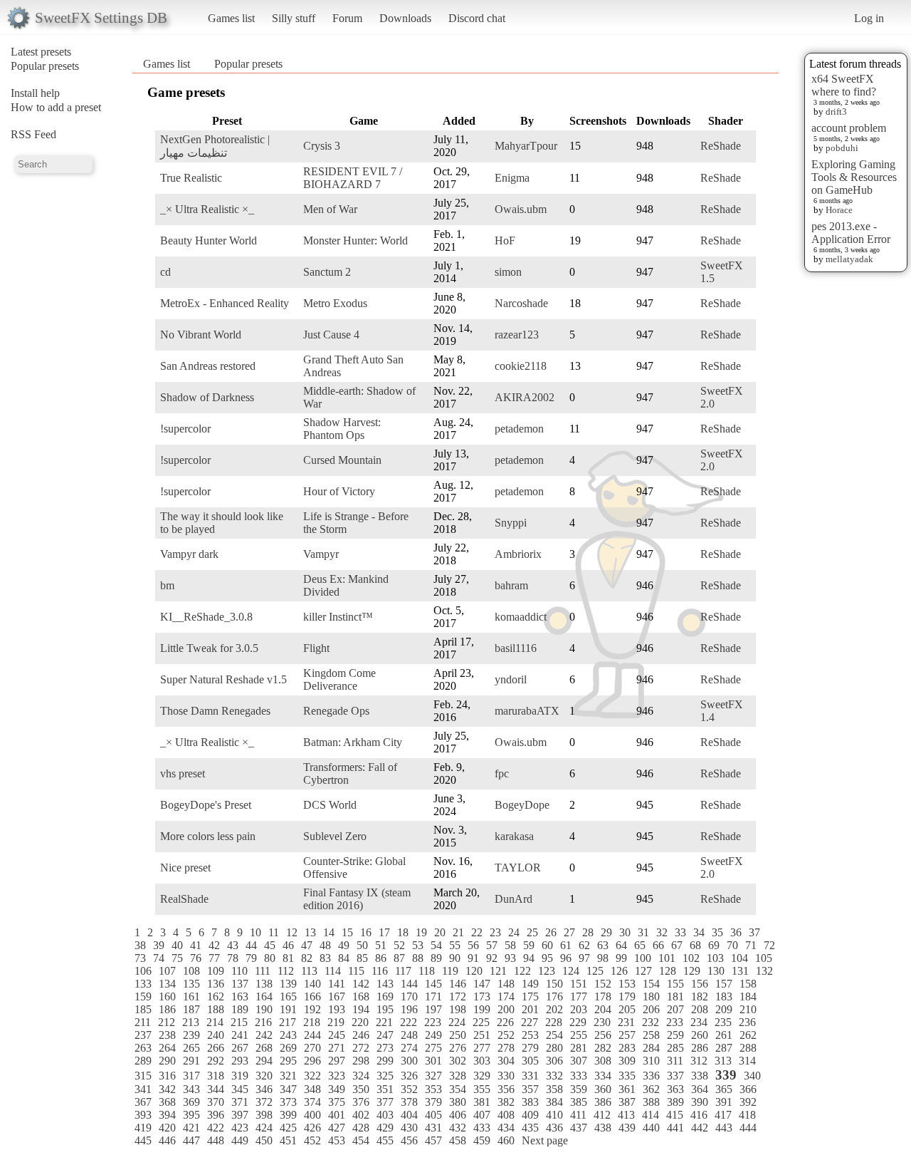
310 (651, 1061)
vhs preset (182, 773)
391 (723, 1102)
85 (362, 958)
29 (606, 932)
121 (498, 971)
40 (177, 945)
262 (748, 1035)
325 (385, 1076)
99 (621, 958)
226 (505, 1022)
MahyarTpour (526, 146)
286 (699, 1048)
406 (457, 1115)
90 (454, 958)
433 (481, 1128)
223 (432, 1022)
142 (360, 984)
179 (627, 996)
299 (385, 1061)
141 (336, 984)
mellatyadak (849, 259)
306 (554, 1061)
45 (269, 945)
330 (506, 1076)
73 (140, 958)
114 (333, 971)
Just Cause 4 (331, 334)
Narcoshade (521, 303)
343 (191, 1089)
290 (167, 1061)
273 (385, 1048)
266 (215, 1048)
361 (627, 1089)
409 (530, 1115)
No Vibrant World (200, 334)
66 (658, 945)
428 (360, 1128)
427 (336, 1128)
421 (191, 1128)
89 (436, 958)
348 (312, 1089)
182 (699, 996)
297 (336, 1061)
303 (481, 1061)
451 (288, 1140)
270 (312, 1048)
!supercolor (185, 429)
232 (650, 1022)
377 (385, 1102)
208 (699, 1009)
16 (366, 932)
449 (239, 1140)
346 (264, 1089)
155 (675, 984)
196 (409, 1009)
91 (473, 958)
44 (251, 945)
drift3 (836, 111)
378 (409, 1102)
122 (522, 971)
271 (336, 1048)
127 (643, 971)
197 (433, 1009)
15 (347, 932)
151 (578, 984)
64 (621, 945)
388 (651, 1102)
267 (239, 1048)
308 (602, 1061)
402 (360, 1115)
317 (191, 1076)
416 (698, 1115)
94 (529, 958)
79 (251, 958)
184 (748, 996)
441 (675, 1128)
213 (190, 1022)
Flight (316, 648)
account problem (848, 128)
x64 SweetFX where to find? (843, 85)
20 (440, 932)
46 (288, 945)
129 (691, 971)
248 (409, 1035)
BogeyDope (522, 805)
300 (409, 1061)
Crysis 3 (321, 146)
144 (409, 984)
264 (167, 1048)
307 (578, 1061)
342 (167, 1089)
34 (699, 932)
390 (699, 1102)
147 (481, 984)
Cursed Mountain (342, 460)
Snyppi (511, 523)
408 (506, 1115)
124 (570, 971)
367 (143, 1102)
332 (554, 1076)
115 (356, 971)
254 (554, 1035)
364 (699, 1089)
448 (215, 1140)
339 (726, 1074)
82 (306, 958)
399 (288, 1115)
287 (723, 1048)
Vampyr (321, 554)
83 (325, 958)
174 (506, 996)
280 (554, 1048)
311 (675, 1061)
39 (158, 945)
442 (699, 1128)
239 (191, 1035)
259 (675, 1035)
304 (506, 1061)
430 (409, 1128)
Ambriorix (518, 554)
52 (399, 945)
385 (578, 1102)
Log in (869, 18)
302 (457, 1061)
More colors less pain (208, 836)
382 (506, 1102)
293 (239, 1061)
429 (385, 1128)
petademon (519, 429)
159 (143, 996)
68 (695, 945)
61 (566, 945)
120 (474, 971)
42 (214, 945)
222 (408, 1022)
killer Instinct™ (338, 617)
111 (262, 971)
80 (269, 958)
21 (458, 932)
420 (167, 1128)
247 (385, 1035)
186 (167, 1009)
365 (723, 1089)
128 (667, 971)
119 (450, 971)
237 (143, 1035)
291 (191, 1061)
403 (385, 1115)
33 (680, 932)
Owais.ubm (521, 209)
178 (602, 996)
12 (291, 932)
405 (433, 1115)
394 (167, 1115)
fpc (502, 773)
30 (625, 932)
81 (288, 958)
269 (288, 1048)
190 (264, 1009)
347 (288, 1089)
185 (143, 1009)
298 (360, 1061)
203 (578, 1009)
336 (651, 1076)
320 (264, 1076)
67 (677, 945)
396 (215, 1115)
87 (399, 958)
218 (311, 1022)
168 (360, 996)
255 (578, 1035)
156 (699, 984)
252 (506, 1035)
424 (264, 1128)
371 (239, 1102)
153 (627, 984)
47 (306, 945)
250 (457, 1035)
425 (288, 1128)
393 (143, 1115)
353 (433, 1089)
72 (769, 945)
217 (287, 1022)
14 (329, 932)
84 (343, 958)
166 (312, 996)
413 (626, 1115)
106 (143, 971)
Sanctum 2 (327, 272)
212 (166, 1022)
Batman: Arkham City (352, 742)
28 (588, 932)
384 (554, 1102)
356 (506, 1089)
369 (191, 1102)
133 (143, 984)
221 (384, 1022)
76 (195, 958)
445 (143, 1140)
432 (457, 1128)
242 (264, 1035)
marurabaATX (527, 711)
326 (409, 1076)
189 (239, 1009)
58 (510, 945)
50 (362, 945)
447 (191, 1140)
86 (380, 958)
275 (433, 1048)
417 (723, 1115)
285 (675, 1048)
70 (732, 945)
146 (457, 984)
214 (214, 1022)
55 (454, 945)
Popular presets (45, 66)
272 (360, 1048)
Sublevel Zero (335, 836)
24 (514, 932)
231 (626, 1022)
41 (195, 945)
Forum (347, 18)
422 (215, 1128)
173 (481, 996)
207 (675, 1009)
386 (602, 1102)
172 (457, 996)
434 (506, 1128)
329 (481, 1076)
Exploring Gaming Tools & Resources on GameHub (854, 177)
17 (384, 932)
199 (481, 1009)
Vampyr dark (189, 554)
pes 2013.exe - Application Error (850, 232)
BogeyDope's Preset (205, 805)
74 (158, 958)
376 (360, 1102)
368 (167, 1102)
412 (602, 1115)
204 (602, 1009)
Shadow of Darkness (207, 397)
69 (714, 945)
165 (288, 996)
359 (578, 1089)
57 (491, 945)
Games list (231, 18)
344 (215, 1089)
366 (748, 1089)
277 (481, 1048)
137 (239, 984)
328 (457, 1076)
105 (763, 958)
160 (167, 996)
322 (312, 1076)
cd (165, 272)
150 (554, 984)
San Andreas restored (208, 366)
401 (336, 1115)
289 (143, 1061)
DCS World (330, 805)
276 (457, 1048)
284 (651, 1048)
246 (360, 1035)
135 (191, 984)
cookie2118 (521, 366)
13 (310, 932)
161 (191, 996)
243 (288, 1035)
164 (264, 996)
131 (740, 971)
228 (553, 1022)
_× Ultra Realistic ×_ (207, 209)
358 (554, 1089)
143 (385, 984)
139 (288, 984)
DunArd (513, 899)
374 (312, 1102)
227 (529, 1022)
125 (595, 971)
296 (312, 1061)
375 (336, 1102)
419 (143, 1128)
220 (360, 1022)
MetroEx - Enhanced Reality (224, 303)
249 (433, 1035)
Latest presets (41, 52)
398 (264, 1115)
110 (239, 971)
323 (336, 1076)
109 (215, 971)
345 (239, 1089)
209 (723, 1009)
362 (651, 1089)
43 (232, 945)
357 (530, 1089)
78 (232, 958)
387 (627, 1102)
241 (239, 1035)
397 (239, 1115)
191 (288, 1009)
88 (417, 958)
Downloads (405, 18)
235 (723, 1022)
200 (506, 1009)
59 (529, 945)
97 (584, 958)
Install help (35, 93)
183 (723, 996)
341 (143, 1089)
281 (578, 1048)
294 (264, 1061)
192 (312, 1009)
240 (215, 1035)
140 (312, 984)
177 (578, 996)
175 (530, 996)
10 (255, 932)
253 (530, 1035)
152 (602, 984)
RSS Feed (33, 134)
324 (360, 1076)
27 (569, 932)
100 (642, 958)
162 (215, 996)
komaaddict (521, 617)
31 (643, 932)
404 (409, 1115)
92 (491, 958)
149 (530, 984)
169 (385, 996)
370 (215, 1102)
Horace (839, 210)
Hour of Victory (339, 491)
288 (748, 1048)
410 (554, 1115)
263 (143, 1048)
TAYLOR (518, 867)
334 (602, 1076)
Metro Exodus (335, 303)
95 (547, 958)
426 (312, 1128)
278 (506, 1048)
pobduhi (842, 148)
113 (309, 971)
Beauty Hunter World (208, 240)
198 (457, 1009)
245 (336, 1035)
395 (191, 1115)
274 (409, 1048)
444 (748, 1128)
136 (215, 984)
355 (481, 1089)
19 (421, 932)
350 (360, 1089)
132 (764, 971)
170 (409, 996)
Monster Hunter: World (355, 240)
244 (312, 1035)
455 (385, 1140)
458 (457, 1140)
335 (627, 1076)
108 (191, 971)
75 (177, 958)
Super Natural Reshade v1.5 (223, 679)
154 (651, 984)
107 (167, 971)
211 (143, 1022)
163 (239, 996)
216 (263, 1022)
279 (530, 1048)
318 (215, 1076)
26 (551, 932)
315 (143, 1076)
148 (506, 984)
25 (532, 932)
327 (433, 1076)
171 (433, 996)
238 (167, 1035)
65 (640, 945)
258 (651, 1035)
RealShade (184, 899)
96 (566, 958)
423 (239, 1128)
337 (675, 1076)
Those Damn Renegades (215, 711)
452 (312, 1140)
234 (698, 1022)
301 (433, 1061)
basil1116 (516, 648)
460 (506, 1140)
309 (627, 1061)
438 (602, 1128)
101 (666, 958)
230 (602, 1022)
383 (530, 1102)
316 (167, 1076)
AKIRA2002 (524, 397)
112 (286, 971)
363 (675, 1089)
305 (530, 1061)
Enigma (512, 178)
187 (191, 1009)
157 (723, 984)
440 (651, 1128)
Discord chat (476, 18)
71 (751, 945)
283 (627, 1048)
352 (409, 1089)
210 (748, 1009)
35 (717, 932)
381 (481, 1102)
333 (578, 1076)
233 (674, 1022)
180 (651, 996)
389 (675, 1102)
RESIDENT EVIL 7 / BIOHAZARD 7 (352, 177)
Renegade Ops (336, 711)
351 (385, 1089)
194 (360, 1009)
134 (167, 984)
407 (481, 1115)
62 (584, 945)
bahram (511, 585)
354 (457, 1089)
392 (748, 1102)
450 (264, 1140)
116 (380, 971)
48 (325, 945)
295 (288, 1061)
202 (554, 1009)
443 (723, 1128)
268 (264, 1048)
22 (477, 932)
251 (481, 1035)
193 (336, 1009)
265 (191, 1048)
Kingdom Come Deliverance (339, 679)
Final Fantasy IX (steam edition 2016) (357, 898)
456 (409, 1140)
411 (578, 1115)
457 (433, 1140)
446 (167, 1140)
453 (336, 1140)
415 (674, 1115)
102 (691, 958)
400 (312, 1115)
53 (417, 945)
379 (433, 1102)
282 (602, 1048)
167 (336, 996)
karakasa (514, 836)
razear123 (517, 334)
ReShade (720, 146)
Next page (545, 1140)
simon (508, 272)
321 (288, 1076)
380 (457, 1102)
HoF (505, 240)
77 (214, 958)
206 (651, 1009)
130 (716, 971)
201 (530, 1009)
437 (578, 1128)
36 (736, 932)
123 (546, 971)
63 (603, 945)
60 (547, 945)
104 (739, 958)
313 (723, 1061)
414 (650, 1115)
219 (335, 1022)
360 (602, 1089)
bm (167, 585)
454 (360, 1140)
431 (433, 1128)
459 (481, 1140)
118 (426, 971)
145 (433, 984)
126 (619, 971)
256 (602, 1035)
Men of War (330, 209)
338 (699, 1076)
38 (140, 945)
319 (239, 1076)
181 (675, 996)
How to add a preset (56, 107)
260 (699, 1035)
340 (752, 1076)
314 (747, 1061)
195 (385, 1009)
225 (481, 1022)
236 (747, 1022)
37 (754, 932)
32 (662, 932)
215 (239, 1022)
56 (473, 945)
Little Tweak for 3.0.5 (209, 648)
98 (603, 958)
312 (698, 1061)
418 (747, 1115)
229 (577, 1022)
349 (336, 1089)
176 (554, 996)
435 (530, 1128)
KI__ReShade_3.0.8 (206, 617)
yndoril (511, 679)
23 (495, 932)
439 (627, 1128)
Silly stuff (293, 18)
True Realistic (191, 178)
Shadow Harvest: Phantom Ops (342, 428)
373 (288, 1102)
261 (723, 1035)
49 (343, 945)
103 (715, 958)
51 (380, 945)
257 (627, 1035)
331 (530, 1076)
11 (273, 932)
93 (510, 958)
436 (554, 1128)
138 (264, 984)
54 (436, 945)
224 (456, 1022)
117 (403, 971)
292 (215, 1061)
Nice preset (185, 867)
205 (627, 1009)
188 (215, 1009)
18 (403, 932)
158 (748, 984)
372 (264, 1102)
